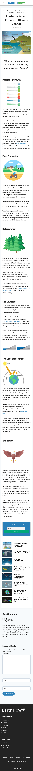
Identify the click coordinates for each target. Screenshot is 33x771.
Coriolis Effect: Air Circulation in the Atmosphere (20, 591)
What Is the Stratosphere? (18, 559)
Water (4, 732)
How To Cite (26, 758)
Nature (5, 727)
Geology (5, 725)
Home (4, 10)
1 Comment (18, 27)
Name (5, 680)
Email (5, 688)
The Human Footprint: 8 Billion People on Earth (22, 552)
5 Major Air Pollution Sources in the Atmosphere (20, 545)
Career (5, 722)
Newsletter (6, 748)
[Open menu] (3, 2)
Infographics (6, 745)
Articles (5, 743)
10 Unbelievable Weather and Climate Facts (21, 584)
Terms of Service (21, 761)
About (5, 758)
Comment (6, 653)
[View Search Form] (29, 2)
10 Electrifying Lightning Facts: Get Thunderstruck (22, 568)
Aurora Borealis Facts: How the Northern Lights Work (22, 599)
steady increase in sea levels (11, 321)
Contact (17, 758)
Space (5, 730)
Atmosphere (10, 10)
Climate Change (19, 10)
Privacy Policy (10, 761)
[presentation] (7, 545)
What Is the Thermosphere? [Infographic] (19, 576)
